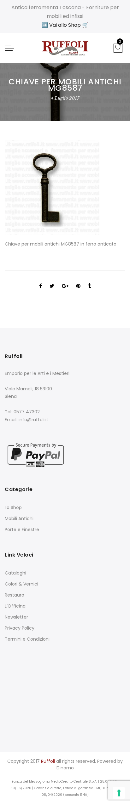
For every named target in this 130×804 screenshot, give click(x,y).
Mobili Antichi (19, 518)
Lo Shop (13, 507)
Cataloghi (15, 573)
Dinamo (65, 768)
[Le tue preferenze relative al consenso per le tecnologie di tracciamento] (119, 793)
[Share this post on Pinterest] (78, 280)
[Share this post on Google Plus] (65, 280)
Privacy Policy (19, 628)
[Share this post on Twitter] (52, 280)
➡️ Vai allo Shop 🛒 (65, 25)
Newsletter (16, 617)
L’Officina (15, 606)
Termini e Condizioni (27, 639)
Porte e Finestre (22, 529)
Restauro (14, 595)
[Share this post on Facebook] (40, 280)
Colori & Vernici (21, 584)
